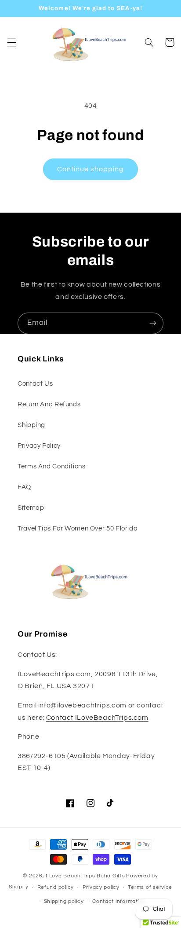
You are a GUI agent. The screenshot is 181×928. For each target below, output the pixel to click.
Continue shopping (90, 169)
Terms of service (150, 887)
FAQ (24, 487)
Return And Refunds (49, 404)
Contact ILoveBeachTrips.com (97, 717)
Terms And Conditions (52, 466)
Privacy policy (101, 887)
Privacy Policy (39, 445)
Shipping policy (64, 901)
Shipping (31, 425)
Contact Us (35, 383)
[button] (11, 42)
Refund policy (55, 887)
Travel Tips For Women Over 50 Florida (78, 528)
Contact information (119, 901)
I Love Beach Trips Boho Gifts (85, 875)
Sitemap (31, 508)
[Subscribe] (153, 323)
